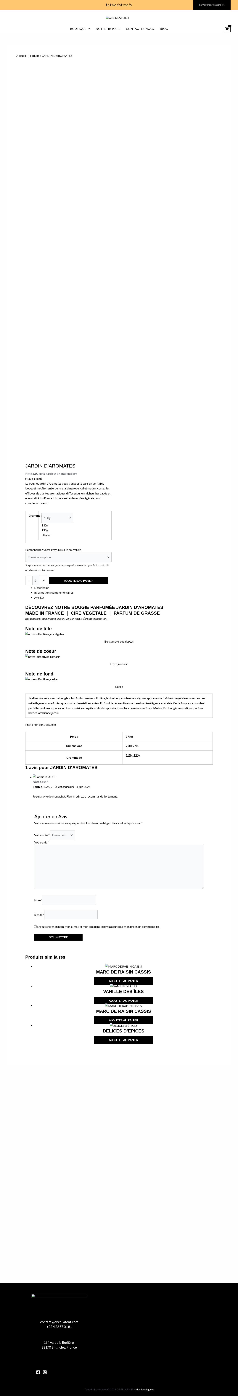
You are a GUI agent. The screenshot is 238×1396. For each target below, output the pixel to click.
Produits (33, 55)
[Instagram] (45, 1372)
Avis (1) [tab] (39, 597)
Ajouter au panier (78, 580)
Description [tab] (41, 587)
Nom (38, 900)
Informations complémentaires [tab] (53, 592)
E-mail (39, 914)
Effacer (46, 535)
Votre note (42, 835)
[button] (212, 5)
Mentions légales (145, 1389)
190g (137, 755)
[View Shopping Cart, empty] (227, 28)
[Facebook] (38, 1372)
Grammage (36, 515)
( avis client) (33, 478)
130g (129, 755)
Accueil (21, 55)
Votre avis (41, 842)
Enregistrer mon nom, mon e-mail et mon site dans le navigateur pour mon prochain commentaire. (98, 926)
